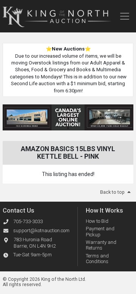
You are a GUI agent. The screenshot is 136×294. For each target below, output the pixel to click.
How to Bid (97, 221)
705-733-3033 (28, 221)
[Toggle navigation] (124, 16)
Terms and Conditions (97, 259)
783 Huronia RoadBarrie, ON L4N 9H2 (35, 243)
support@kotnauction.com (41, 230)
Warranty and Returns (101, 245)
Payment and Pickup (100, 231)
